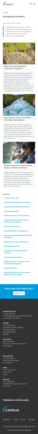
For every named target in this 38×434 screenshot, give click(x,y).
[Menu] (34, 3)
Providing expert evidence (13, 257)
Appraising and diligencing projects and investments (18, 236)
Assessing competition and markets (16, 207)
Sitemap (28, 430)
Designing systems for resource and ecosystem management (16, 262)
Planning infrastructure (12, 226)
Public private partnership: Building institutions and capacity (16, 221)
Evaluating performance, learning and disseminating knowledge (17, 273)
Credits (21, 430)
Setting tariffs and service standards (16, 215)
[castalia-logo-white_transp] (16, 3)
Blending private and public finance (16, 242)
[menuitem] (30, 3)
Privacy (15, 430)
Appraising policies (10, 268)
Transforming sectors (11, 198)
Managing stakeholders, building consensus (15, 252)
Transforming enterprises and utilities (17, 202)
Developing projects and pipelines (16, 231)
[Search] (30, 3)
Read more (29, 91)
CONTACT (31, 419)
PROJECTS (7, 419)
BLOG (23, 419)
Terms (9, 430)
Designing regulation (11, 211)
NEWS (16, 419)
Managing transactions (12, 246)
